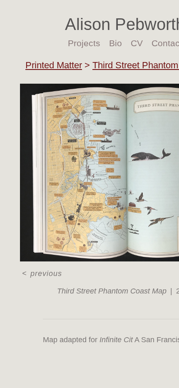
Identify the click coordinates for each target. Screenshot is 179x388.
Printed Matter (53, 65)
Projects (87, 43)
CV (135, 43)
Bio (116, 43)
